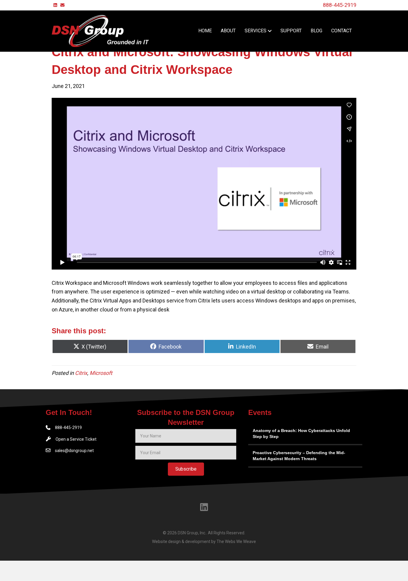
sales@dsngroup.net (74, 450)
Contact (341, 31)
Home (205, 31)
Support (291, 31)
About (228, 31)
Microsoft (101, 373)
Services (255, 31)
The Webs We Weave (236, 541)
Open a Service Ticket (76, 439)
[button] (186, 469)
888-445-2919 (339, 5)
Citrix (81, 373)
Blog (316, 31)
